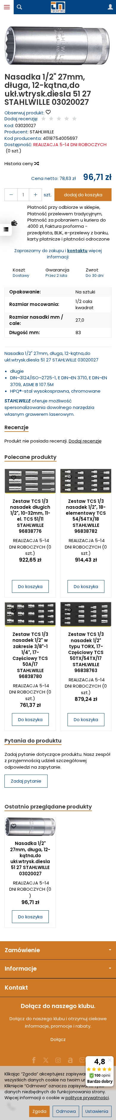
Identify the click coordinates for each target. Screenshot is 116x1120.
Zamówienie (22, 950)
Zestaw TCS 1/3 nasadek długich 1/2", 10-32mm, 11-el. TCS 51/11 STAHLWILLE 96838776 (30, 516)
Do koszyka (30, 586)
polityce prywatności (87, 1098)
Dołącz (58, 1039)
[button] (57, 46)
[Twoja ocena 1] (43, 119)
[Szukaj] (19, 7)
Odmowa (66, 1111)
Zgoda (39, 1111)
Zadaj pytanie (26, 781)
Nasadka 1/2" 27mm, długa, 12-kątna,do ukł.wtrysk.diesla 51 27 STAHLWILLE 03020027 (30, 858)
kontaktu (77, 251)
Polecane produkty (30, 457)
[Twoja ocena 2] (51, 119)
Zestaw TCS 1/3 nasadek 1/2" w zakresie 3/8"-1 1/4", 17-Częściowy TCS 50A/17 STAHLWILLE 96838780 (30, 655)
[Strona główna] (58, 7)
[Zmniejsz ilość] (35, 194)
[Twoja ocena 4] (66, 119)
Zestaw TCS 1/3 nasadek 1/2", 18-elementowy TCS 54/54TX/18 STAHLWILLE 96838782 (86, 516)
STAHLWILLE (42, 132)
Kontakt (16, 988)
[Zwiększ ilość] (11, 194)
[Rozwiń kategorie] (7, 7)
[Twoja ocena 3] (59, 119)
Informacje (21, 969)
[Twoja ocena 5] (74, 119)
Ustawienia (96, 1111)
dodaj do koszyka (83, 195)
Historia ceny (19, 163)
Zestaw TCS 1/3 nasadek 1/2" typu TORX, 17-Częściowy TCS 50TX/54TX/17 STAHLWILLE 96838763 (86, 652)
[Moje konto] (110, 7)
